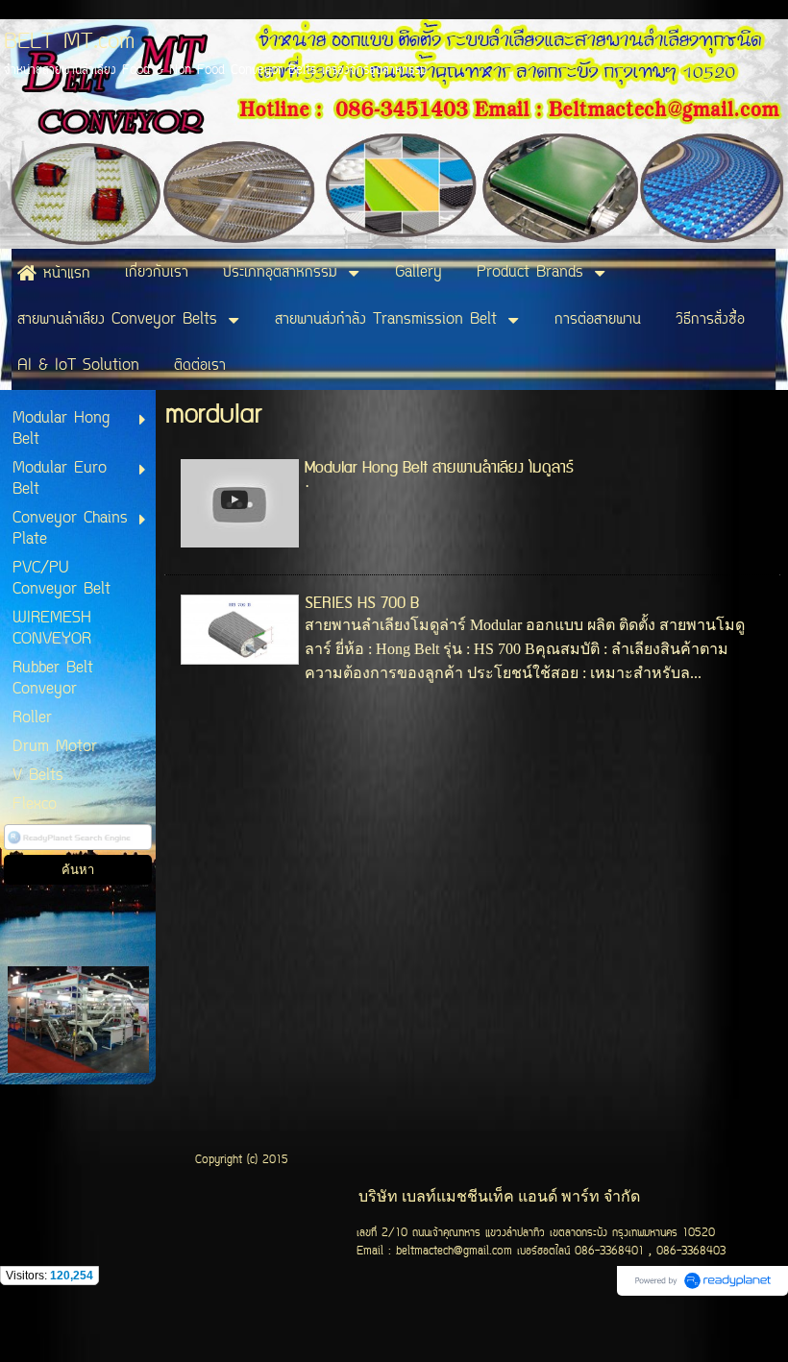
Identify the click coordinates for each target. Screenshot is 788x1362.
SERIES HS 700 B (362, 603)
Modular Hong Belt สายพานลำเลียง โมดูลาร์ (439, 467)
